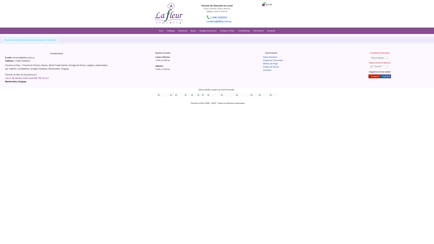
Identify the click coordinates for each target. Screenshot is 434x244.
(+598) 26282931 (219, 17)
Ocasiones (182, 31)
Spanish (377, 67)
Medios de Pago (270, 63)
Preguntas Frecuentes (273, 60)
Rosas (193, 31)
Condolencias (244, 31)
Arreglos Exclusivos (208, 31)
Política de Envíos (271, 67)
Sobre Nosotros (270, 57)
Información (258, 31)
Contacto (271, 31)
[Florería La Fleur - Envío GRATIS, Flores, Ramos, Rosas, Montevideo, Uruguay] (169, 14)
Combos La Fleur (227, 31)
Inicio (161, 31)
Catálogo (171, 31)
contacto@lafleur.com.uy (219, 21)
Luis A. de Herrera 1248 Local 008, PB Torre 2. (27, 78)
